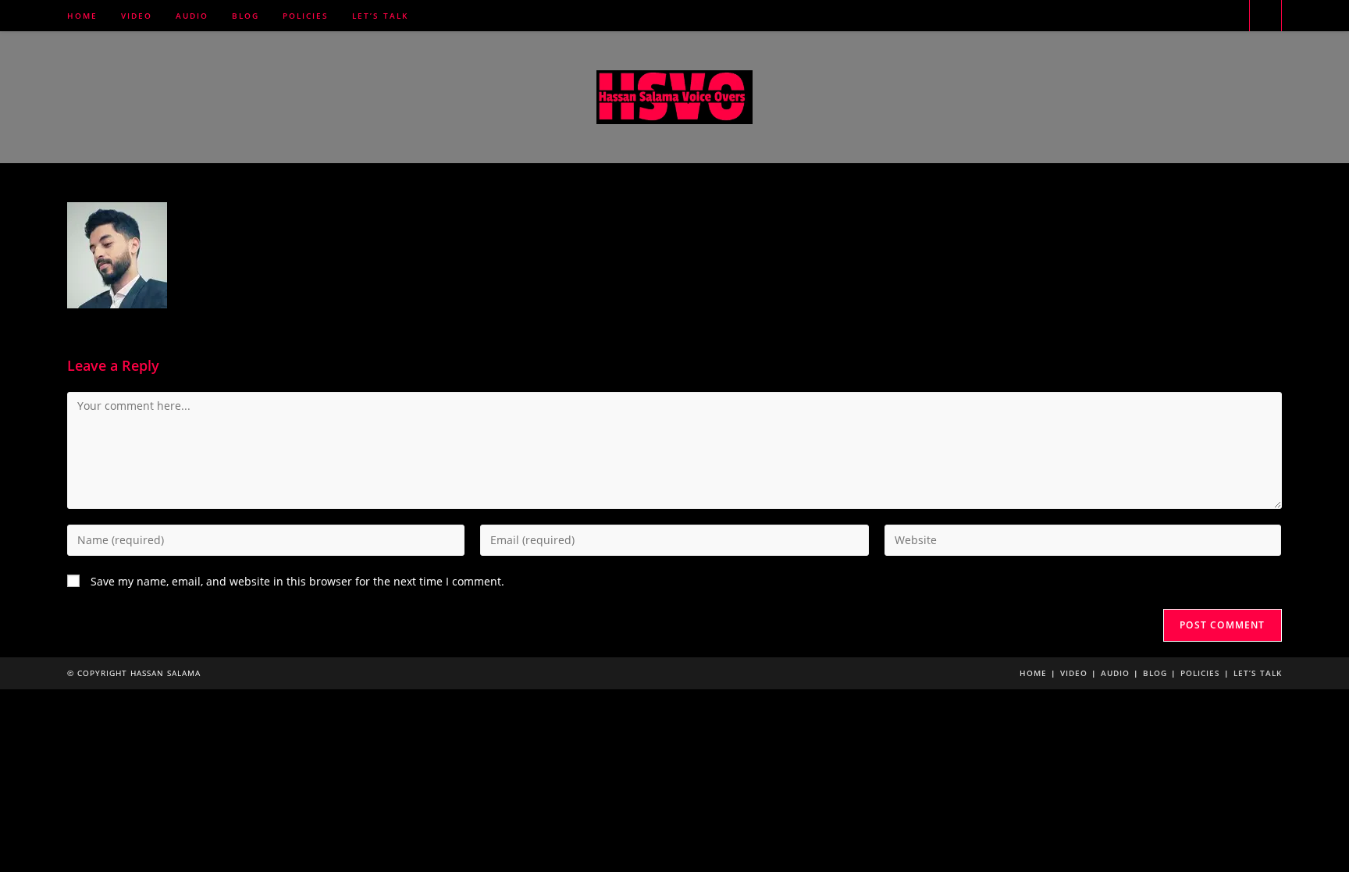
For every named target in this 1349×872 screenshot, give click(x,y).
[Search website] (1265, 16)
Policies (1200, 672)
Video (1073, 672)
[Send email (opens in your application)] (1230, 15)
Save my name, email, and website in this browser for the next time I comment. (297, 581)
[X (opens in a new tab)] (1165, 15)
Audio (1115, 672)
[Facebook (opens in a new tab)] (1187, 15)
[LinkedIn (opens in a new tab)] (1208, 15)
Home (1033, 672)
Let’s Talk (1257, 672)
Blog (1155, 672)
